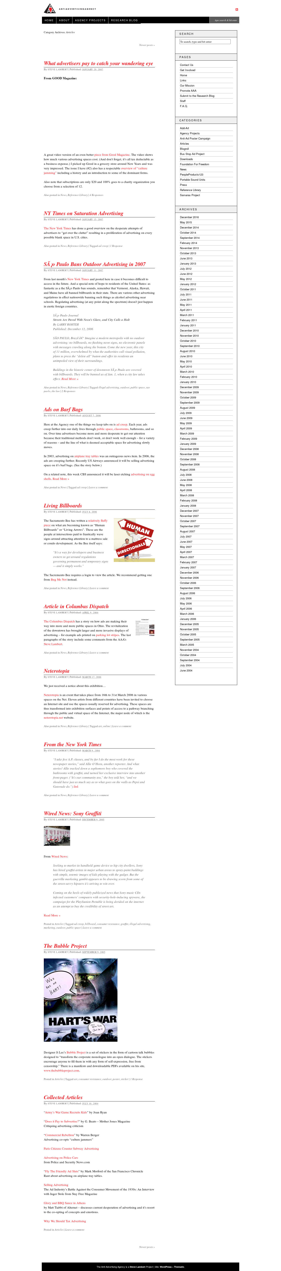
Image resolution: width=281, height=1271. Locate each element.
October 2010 (188, 341)
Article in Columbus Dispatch (76, 606)
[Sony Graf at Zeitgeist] (57, 848)
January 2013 (188, 263)
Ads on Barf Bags (63, 409)
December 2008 (189, 449)
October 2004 (188, 655)
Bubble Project (76, 1052)
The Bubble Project (65, 945)
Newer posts (147, 45)
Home (49, 20)
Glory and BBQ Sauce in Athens (65, 1203)
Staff (183, 101)
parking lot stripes (107, 635)
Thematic (179, 1266)
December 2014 (189, 227)
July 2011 (186, 294)
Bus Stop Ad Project (192, 154)
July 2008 (186, 475)
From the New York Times (73, 744)
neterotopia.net (53, 717)
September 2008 (190, 464)
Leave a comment (98, 487)
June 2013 (186, 258)
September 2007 (190, 526)
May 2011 (186, 305)
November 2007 (189, 516)
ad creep (103, 246)
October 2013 (188, 253)
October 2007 (188, 521)
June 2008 (186, 480)
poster (116, 1079)
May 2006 (186, 603)
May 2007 (186, 547)
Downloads (186, 159)
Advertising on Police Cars (61, 1157)
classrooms (121, 429)
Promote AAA (188, 91)
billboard (90, 924)
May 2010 (186, 361)
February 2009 (188, 438)
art (100, 726)
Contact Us (186, 65)
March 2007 (187, 557)
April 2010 (186, 366)
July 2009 (186, 413)
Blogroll (184, 149)
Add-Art (184, 128)
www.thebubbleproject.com (61, 1070)
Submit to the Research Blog (197, 96)
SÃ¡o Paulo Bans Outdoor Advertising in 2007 (95, 264)
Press (183, 185)
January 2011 (188, 325)
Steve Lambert (58, 69)
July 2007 (186, 536)
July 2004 (186, 665)
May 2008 (186, 485)
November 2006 (189, 578)
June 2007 (186, 542)
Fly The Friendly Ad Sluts (61, 1171)
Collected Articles (63, 1097)
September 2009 (190, 402)
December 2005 (189, 624)
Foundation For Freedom (194, 164)
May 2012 (186, 279)
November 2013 (189, 248)
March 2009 (187, 433)
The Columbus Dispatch (59, 621)
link (76, 786)
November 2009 (189, 392)
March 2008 (187, 495)
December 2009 (189, 387)
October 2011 (188, 289)
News (63, 195)
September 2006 (190, 588)
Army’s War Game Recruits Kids (66, 1112)
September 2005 (190, 639)
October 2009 (188, 397)
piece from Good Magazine (112, 154)
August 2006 (187, 593)
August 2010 (187, 351)
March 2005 (187, 645)
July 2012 (186, 269)
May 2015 (186, 222)
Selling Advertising (56, 1185)
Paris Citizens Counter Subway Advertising (71, 1148)
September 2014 (190, 238)
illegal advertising (109, 387)
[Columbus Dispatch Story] (145, 629)
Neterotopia (57, 670)
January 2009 (188, 444)
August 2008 (187, 469)
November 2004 (189, 650)
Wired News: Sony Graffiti (72, 813)
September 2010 (190, 346)
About (64, 20)
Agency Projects (90, 20)
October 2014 (188, 232)
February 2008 (188, 500)
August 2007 (187, 531)
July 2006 (186, 598)
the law (56, 391)
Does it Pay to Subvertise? (62, 1121)
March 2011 (187, 315)
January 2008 (188, 505)
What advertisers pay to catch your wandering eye (98, 63)
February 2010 (188, 377)
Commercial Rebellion (59, 1135)
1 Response (116, 246)
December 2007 (189, 511)
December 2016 (189, 217)
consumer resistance (108, 924)
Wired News (59, 856)
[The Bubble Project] (80, 1044)
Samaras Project (190, 195)
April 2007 (186, 552)
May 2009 (186, 423)
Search (186, 34)
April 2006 (186, 608)
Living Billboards (63, 505)
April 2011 (186, 310)
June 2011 (186, 299)
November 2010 (189, 335)
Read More (70, 379)
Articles (59, 924)
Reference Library (78, 195)
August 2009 (187, 408)
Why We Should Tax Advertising (65, 1221)
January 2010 (188, 382)
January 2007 (188, 567)
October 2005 (188, 634)
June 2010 (186, 356)
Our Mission (187, 85)
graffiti (124, 924)
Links (183, 80)
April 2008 (186, 490)
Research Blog (124, 20)
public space (138, 387)
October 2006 (188, 583)
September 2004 (190, 660)
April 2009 (186, 428)
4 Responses (96, 195)
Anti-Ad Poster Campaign (195, 138)
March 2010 (187, 372)
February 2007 (188, 562)
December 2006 (189, 572)
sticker (124, 1079)
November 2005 (189, 629)
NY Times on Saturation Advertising (83, 213)
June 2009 (186, 418)
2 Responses (68, 391)
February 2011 (188, 320)
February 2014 (188, 243)
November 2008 (189, 454)
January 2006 (188, 619)
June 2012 (186, 274)
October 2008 (188, 459)
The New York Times (57, 228)
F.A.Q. (184, 106)
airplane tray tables (86, 456)
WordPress (166, 1266)
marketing (49, 927)
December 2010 (189, 330)
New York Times (78, 279)
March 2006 (187, 614)
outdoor (124, 387)
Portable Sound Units (192, 180)
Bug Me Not (59, 579)
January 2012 (188, 284)
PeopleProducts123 (191, 174)
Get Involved (187, 70)
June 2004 (186, 670)
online (106, 726)
